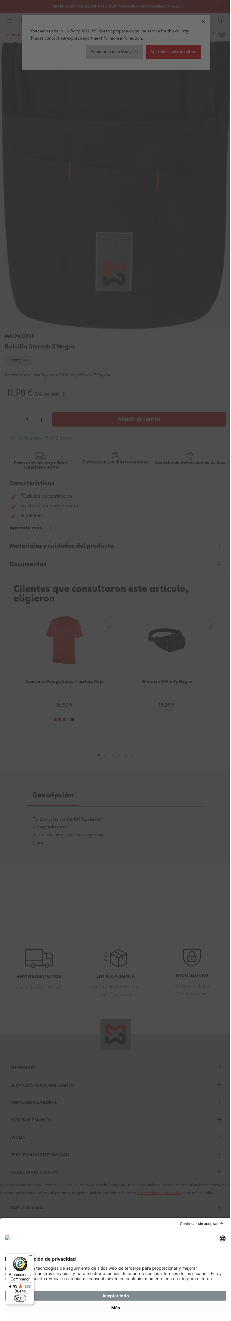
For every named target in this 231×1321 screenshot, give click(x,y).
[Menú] (30, 1257)
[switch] (20, 1298)
